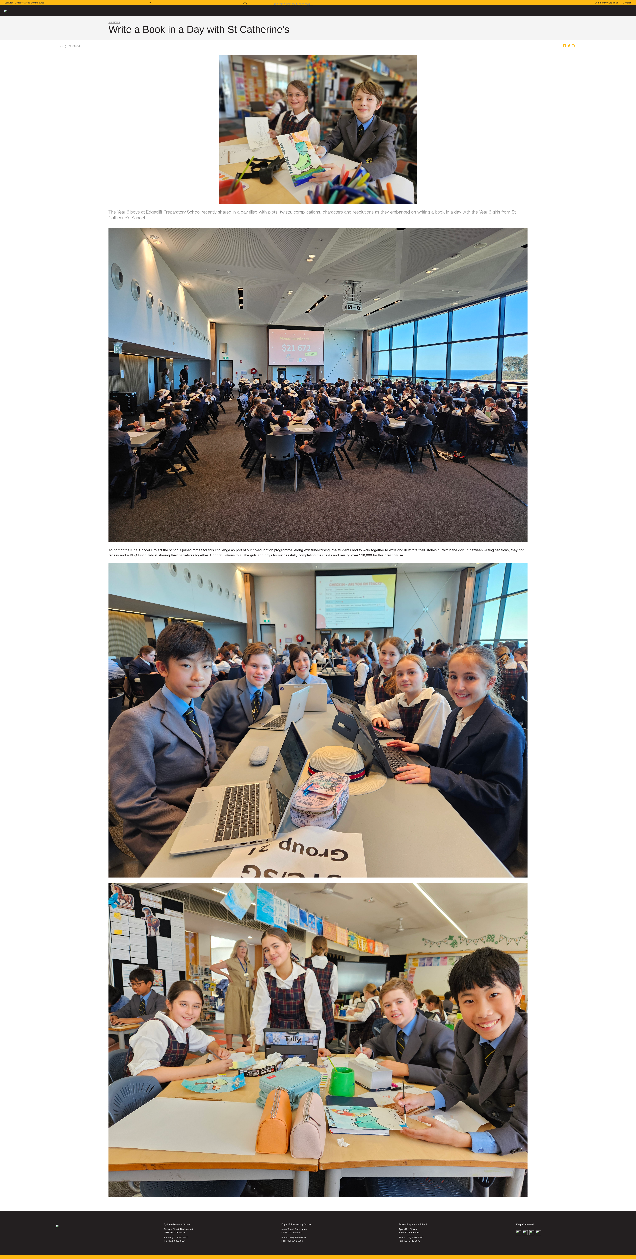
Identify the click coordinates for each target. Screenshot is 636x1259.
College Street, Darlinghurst (24, 4)
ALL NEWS (114, 25)
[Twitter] (568, 49)
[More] (573, 49)
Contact (627, 4)
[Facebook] (564, 49)
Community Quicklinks (606, 4)
